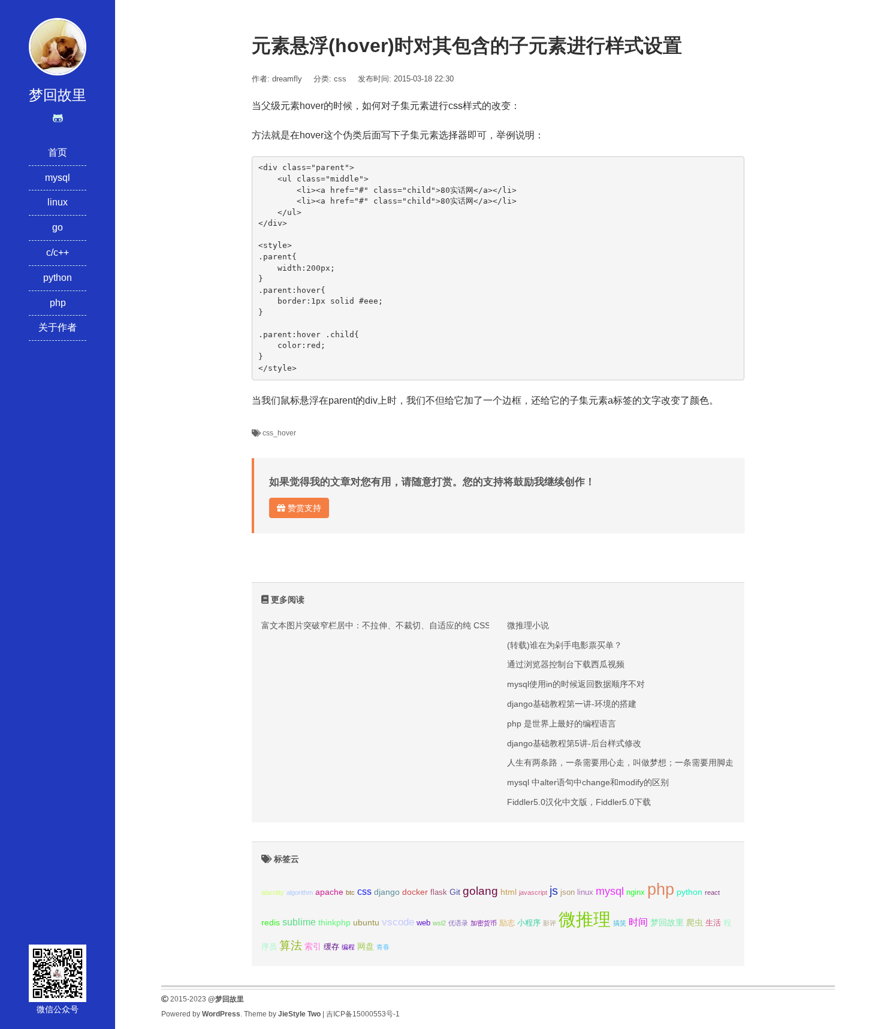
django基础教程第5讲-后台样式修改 (574, 743)
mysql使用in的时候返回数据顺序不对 (576, 684)
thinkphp (334, 922)
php (58, 303)
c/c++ (57, 252)
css (340, 78)
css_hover (279, 433)
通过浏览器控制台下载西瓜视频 (565, 664)
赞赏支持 (303, 508)
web (423, 923)
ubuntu (366, 922)
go (57, 227)
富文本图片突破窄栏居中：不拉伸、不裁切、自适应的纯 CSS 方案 (385, 625)
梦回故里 (667, 922)
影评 (549, 923)
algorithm (299, 892)
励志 (507, 923)
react (712, 892)
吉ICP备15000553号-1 (363, 1014)
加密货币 (483, 923)
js (554, 890)
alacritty (272, 892)
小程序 (529, 923)
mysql (57, 177)
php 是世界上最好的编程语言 (561, 723)
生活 (713, 923)
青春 (383, 947)
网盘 (365, 946)
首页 (57, 152)
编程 (348, 947)
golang (480, 891)
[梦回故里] (57, 46)
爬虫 (694, 922)
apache (329, 892)
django (387, 892)
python (57, 278)
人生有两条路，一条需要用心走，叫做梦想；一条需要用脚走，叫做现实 (641, 762)
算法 (290, 945)
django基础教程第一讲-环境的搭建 (571, 704)
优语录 (458, 923)
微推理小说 (528, 625)
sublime (299, 922)
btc (350, 892)
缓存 (331, 947)
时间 (638, 922)
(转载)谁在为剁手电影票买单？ (564, 645)
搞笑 (619, 923)
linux (57, 202)
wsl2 (439, 923)
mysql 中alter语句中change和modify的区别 (588, 782)
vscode (398, 922)
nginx (635, 892)
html (508, 892)
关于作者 (57, 327)
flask (438, 892)
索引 (312, 946)
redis (270, 922)
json (567, 892)
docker (415, 892)
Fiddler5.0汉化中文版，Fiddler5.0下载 (579, 802)
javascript (533, 892)
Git (454, 892)
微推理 (585, 919)
